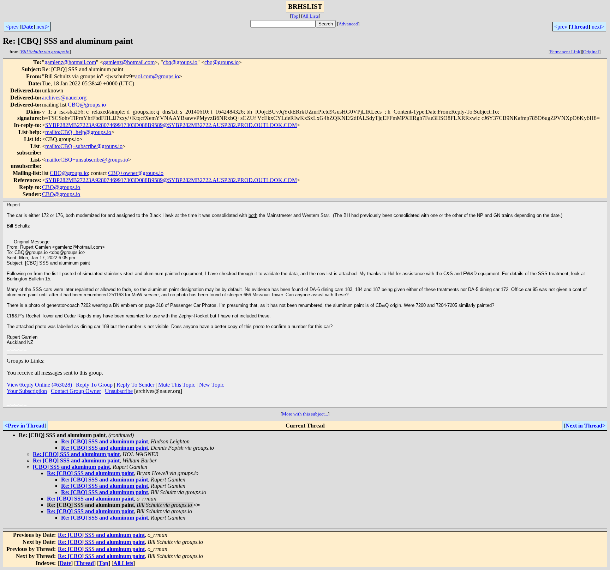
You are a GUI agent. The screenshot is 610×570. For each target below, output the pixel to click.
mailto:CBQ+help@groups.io (78, 132)
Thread (579, 27)
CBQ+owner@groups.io (135, 173)
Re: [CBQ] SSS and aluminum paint (104, 441)
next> (42, 27)
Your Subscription (27, 391)
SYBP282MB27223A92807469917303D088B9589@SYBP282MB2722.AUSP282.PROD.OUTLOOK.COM (171, 125)
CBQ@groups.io (87, 105)
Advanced (348, 23)
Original (591, 51)
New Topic (211, 385)
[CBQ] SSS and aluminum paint (71, 467)
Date (27, 27)
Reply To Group (94, 385)
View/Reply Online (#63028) (39, 385)
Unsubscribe (119, 391)
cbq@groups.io (180, 62)
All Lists (311, 16)
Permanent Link (565, 51)
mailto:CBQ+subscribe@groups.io (83, 146)
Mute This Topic (176, 385)
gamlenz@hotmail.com (70, 62)
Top (295, 16)
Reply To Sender (135, 385)
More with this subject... (305, 414)
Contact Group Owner (76, 391)
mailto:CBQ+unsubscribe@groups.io (86, 160)
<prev (12, 27)
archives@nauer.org (64, 98)
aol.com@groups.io (157, 76)
